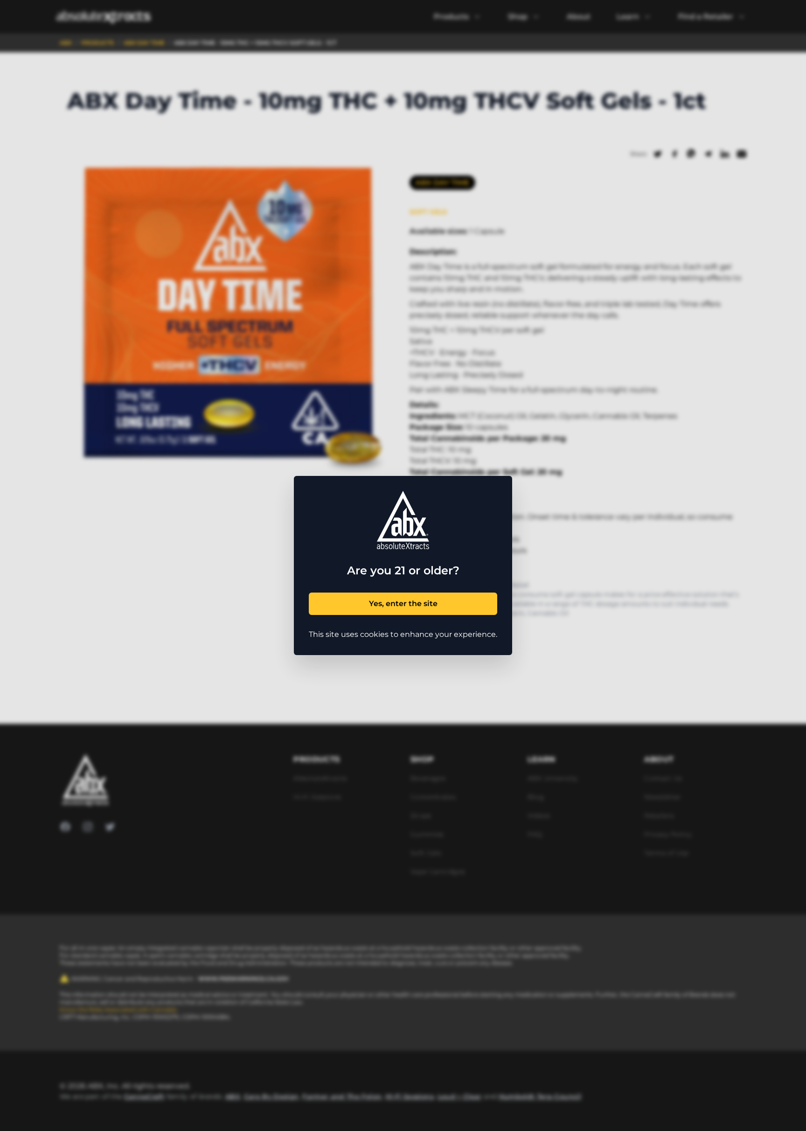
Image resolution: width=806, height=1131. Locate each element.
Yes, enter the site (403, 603)
